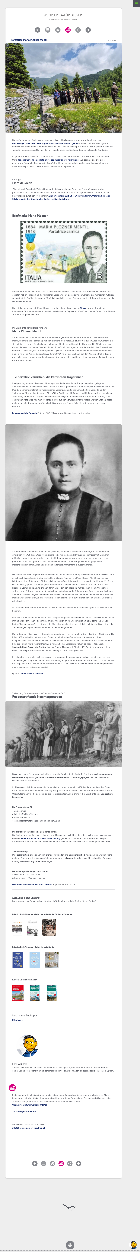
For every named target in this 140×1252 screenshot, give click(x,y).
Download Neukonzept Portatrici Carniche (32, 884)
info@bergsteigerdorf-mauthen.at (28, 1127)
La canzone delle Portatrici (24, 413)
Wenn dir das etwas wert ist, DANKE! (29, 1104)
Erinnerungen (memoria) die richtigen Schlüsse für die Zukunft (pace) (45, 143)
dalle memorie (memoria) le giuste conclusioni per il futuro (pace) (49, 159)
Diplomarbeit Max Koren (31, 673)
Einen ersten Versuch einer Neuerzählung (40, 838)
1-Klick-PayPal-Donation (24, 1111)
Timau (83, 308)
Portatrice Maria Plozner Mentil (29, 40)
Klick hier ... (17, 1020)
